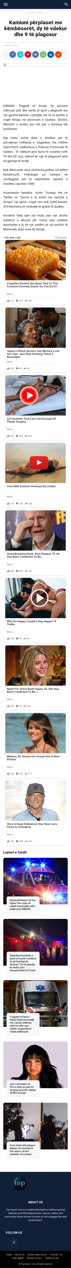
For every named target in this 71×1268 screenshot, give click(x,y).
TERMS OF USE (52, 1258)
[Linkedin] (50, 54)
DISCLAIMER (18, 1258)
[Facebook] (12, 54)
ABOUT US (19, 1255)
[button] (5, 4)
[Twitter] (20, 54)
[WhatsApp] (43, 54)
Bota (40, 12)
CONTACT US (56, 1255)
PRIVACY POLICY (34, 1258)
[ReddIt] (58, 54)
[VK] (35, 54)
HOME (9, 1255)
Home (32, 12)
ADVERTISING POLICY (37, 1255)
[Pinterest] (28, 54)
